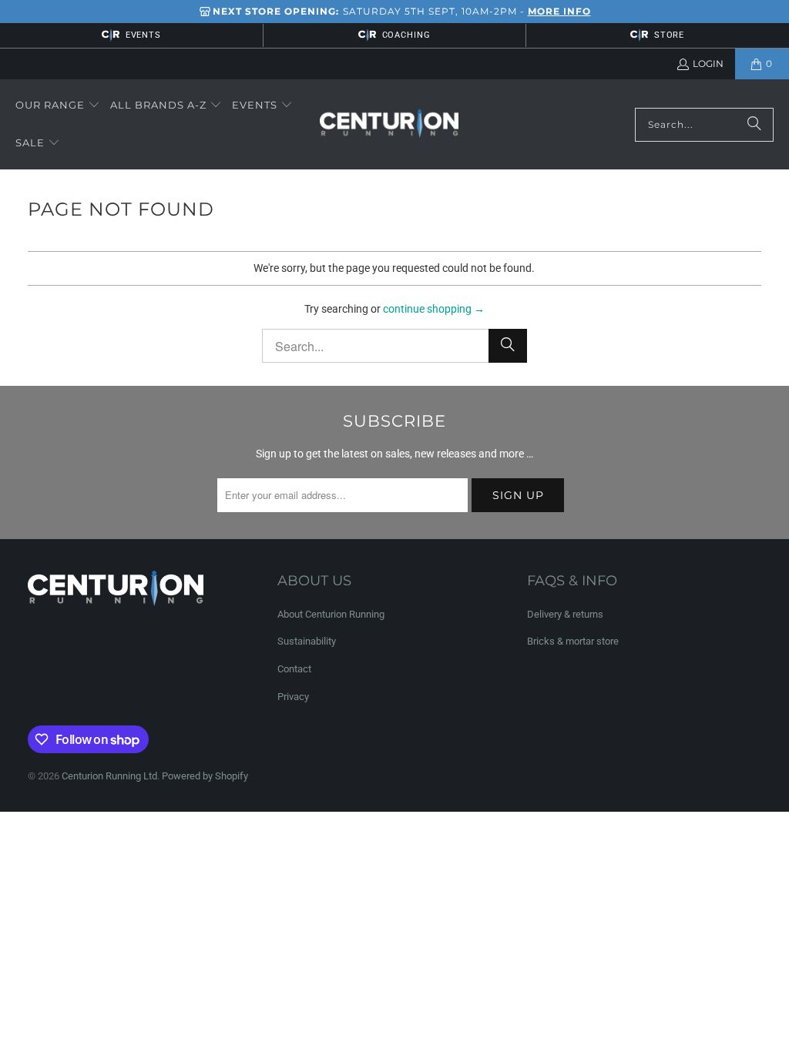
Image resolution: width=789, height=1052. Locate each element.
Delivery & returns (565, 614)
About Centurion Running (330, 614)
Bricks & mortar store (573, 641)
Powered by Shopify (205, 776)
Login (708, 63)
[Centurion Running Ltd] (389, 124)
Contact (294, 669)
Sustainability (306, 641)
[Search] (754, 125)
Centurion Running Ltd (109, 776)
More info (559, 11)
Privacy (293, 696)
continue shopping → (434, 309)
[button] (57, 105)
